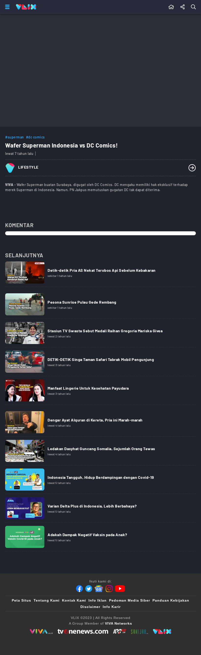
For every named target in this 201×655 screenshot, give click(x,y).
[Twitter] (88, 588)
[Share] (182, 7)
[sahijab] (139, 631)
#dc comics (35, 137)
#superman (14, 137)
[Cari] (194, 7)
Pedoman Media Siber (129, 600)
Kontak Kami (74, 600)
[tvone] (83, 631)
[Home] (26, 7)
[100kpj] (119, 631)
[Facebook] (79, 588)
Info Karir (112, 607)
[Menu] (6, 7)
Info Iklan (97, 600)
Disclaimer (90, 607)
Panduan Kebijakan (170, 600)
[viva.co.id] (41, 631)
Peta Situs (21, 600)
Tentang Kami (47, 600)
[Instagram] (109, 588)
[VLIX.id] (162, 631)
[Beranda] (171, 7)
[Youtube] (120, 588)
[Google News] (99, 588)
